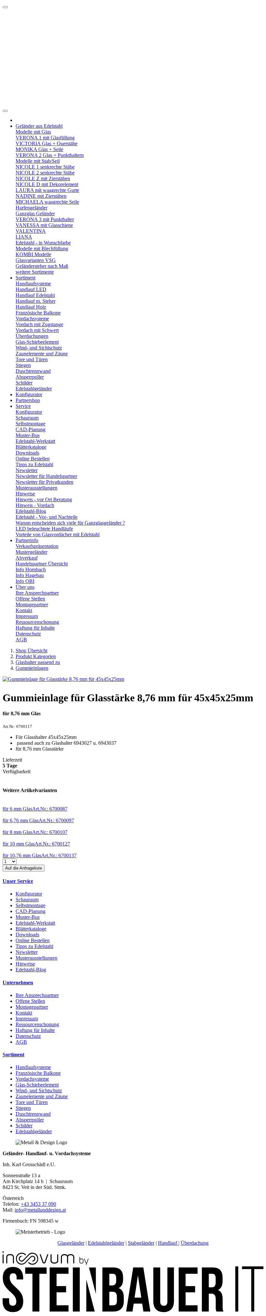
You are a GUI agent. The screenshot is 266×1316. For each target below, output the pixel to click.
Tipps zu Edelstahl (34, 464)
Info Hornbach (31, 569)
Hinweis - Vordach (35, 505)
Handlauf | (168, 1243)
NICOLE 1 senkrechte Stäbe (45, 167)
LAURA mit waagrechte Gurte (47, 190)
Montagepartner (32, 604)
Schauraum (27, 418)
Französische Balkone (38, 312)
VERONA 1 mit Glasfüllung (45, 137)
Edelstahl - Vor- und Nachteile (47, 517)
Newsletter (27, 470)
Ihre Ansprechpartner (37, 593)
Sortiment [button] (25, 277)
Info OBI (25, 581)
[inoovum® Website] (46, 1263)
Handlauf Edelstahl (35, 295)
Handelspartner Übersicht (42, 563)
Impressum (27, 616)
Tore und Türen (32, 359)
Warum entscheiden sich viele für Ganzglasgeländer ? (70, 523)
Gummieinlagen (32, 668)
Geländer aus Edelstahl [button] (39, 126)
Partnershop (28, 400)
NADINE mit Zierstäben (41, 196)
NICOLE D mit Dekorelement (47, 184)
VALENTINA (31, 231)
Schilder (24, 382)
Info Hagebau (30, 575)
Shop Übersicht (31, 650)
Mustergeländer (31, 552)
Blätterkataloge (31, 447)
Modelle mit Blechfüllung (42, 248)
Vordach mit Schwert (37, 330)
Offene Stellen (30, 598)
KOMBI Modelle (33, 254)
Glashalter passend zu (38, 662)
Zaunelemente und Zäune (42, 353)
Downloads (27, 453)
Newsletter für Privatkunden (44, 482)
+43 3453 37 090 (38, 1204)
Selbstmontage (30, 423)
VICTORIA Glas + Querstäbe (47, 143)
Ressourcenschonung (37, 622)
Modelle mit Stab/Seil (38, 161)
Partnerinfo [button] (27, 540)
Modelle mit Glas (33, 132)
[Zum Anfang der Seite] (5, 7)
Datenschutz (28, 633)
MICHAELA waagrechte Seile (47, 202)
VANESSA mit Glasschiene (44, 225)
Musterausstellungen (36, 488)
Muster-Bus (28, 435)
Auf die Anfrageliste (23, 868)
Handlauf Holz (31, 307)
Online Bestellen (33, 458)
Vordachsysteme (32, 318)
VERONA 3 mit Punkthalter (45, 219)
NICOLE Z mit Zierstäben (43, 178)
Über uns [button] (25, 587)
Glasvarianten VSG (36, 260)
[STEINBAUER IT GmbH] (133, 1310)
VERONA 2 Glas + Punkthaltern (50, 155)
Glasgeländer (70, 1243)
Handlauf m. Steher (35, 301)
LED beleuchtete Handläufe (44, 528)
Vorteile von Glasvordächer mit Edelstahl (58, 534)
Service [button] (23, 406)
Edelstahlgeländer (34, 388)
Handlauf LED (31, 289)
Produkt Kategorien (36, 656)
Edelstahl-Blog (31, 511)
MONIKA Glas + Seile (39, 149)
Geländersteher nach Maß (42, 266)
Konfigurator (29, 394)
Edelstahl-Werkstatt (35, 441)
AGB (21, 639)
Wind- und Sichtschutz (39, 347)
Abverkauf (27, 558)
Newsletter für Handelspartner (46, 476)
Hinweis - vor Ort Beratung (44, 499)
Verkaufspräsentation (37, 546)
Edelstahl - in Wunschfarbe (43, 242)
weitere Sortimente (35, 272)
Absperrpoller (30, 377)
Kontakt (24, 610)
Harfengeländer (31, 207)
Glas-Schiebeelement (37, 342)
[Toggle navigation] (5, 111)
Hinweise (25, 493)
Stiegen (23, 365)
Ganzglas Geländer (35, 213)
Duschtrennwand (33, 371)
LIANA (24, 237)
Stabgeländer (141, 1243)
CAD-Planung (30, 429)
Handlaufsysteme (33, 283)
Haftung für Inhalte (35, 628)
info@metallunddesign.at (40, 1210)
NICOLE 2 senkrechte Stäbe (45, 172)
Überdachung (195, 1243)
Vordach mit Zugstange (39, 324)
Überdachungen (32, 336)
